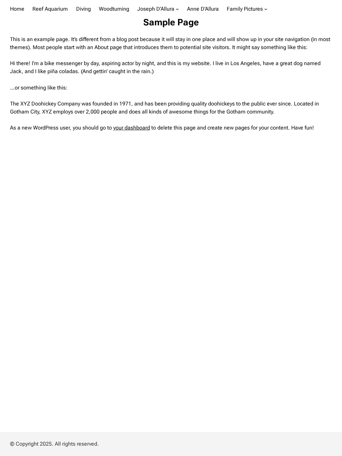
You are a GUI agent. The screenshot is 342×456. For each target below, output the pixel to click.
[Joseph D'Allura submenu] (177, 8)
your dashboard (131, 128)
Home (17, 9)
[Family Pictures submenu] (266, 8)
